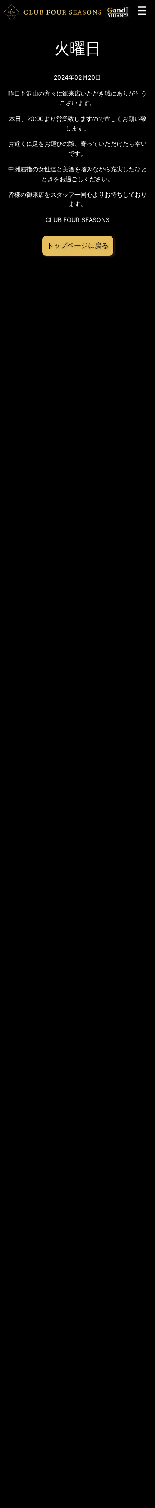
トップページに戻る (77, 245)
